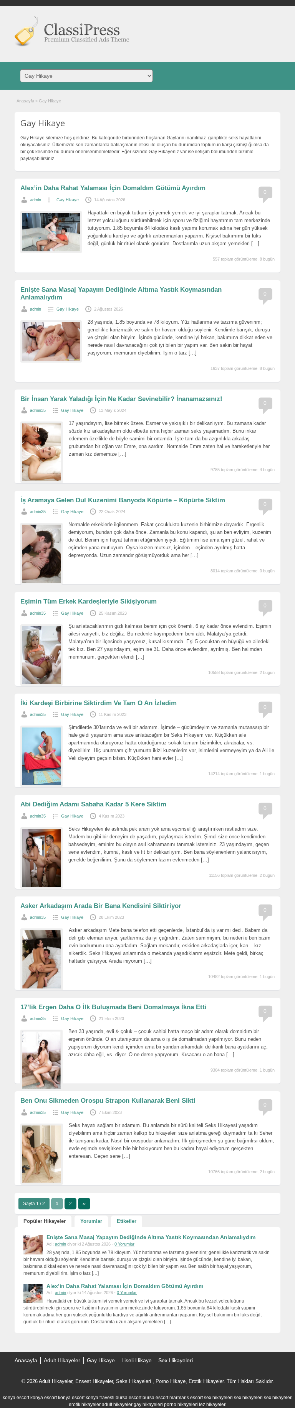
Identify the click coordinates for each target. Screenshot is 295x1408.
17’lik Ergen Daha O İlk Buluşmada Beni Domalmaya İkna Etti (113, 1007)
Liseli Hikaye (136, 1360)
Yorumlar (91, 1221)
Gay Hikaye (67, 199)
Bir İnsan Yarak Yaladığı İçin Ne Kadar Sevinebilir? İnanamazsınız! (121, 399)
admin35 (38, 410)
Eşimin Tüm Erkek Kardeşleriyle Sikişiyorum (88, 601)
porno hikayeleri (181, 1404)
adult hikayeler (117, 1404)
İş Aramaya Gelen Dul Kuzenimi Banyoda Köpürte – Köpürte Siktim (122, 500)
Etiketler (126, 1221)
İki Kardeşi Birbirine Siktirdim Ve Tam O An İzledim (98, 703)
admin (35, 199)
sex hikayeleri (218, 1397)
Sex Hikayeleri (175, 1360)
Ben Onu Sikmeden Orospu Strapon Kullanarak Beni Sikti (108, 1100)
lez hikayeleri (213, 1404)
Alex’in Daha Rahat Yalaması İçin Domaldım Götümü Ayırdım (113, 188)
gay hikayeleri (148, 1404)
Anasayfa (25, 101)
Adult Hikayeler (62, 1360)
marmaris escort (186, 1397)
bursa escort (128, 1397)
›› (84, 1203)
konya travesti (100, 1397)
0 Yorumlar (124, 1244)
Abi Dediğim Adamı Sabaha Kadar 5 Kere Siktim (93, 804)
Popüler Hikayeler (44, 1221)
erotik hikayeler (85, 1404)
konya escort (16, 1397)
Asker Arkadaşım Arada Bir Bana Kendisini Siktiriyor (100, 906)
